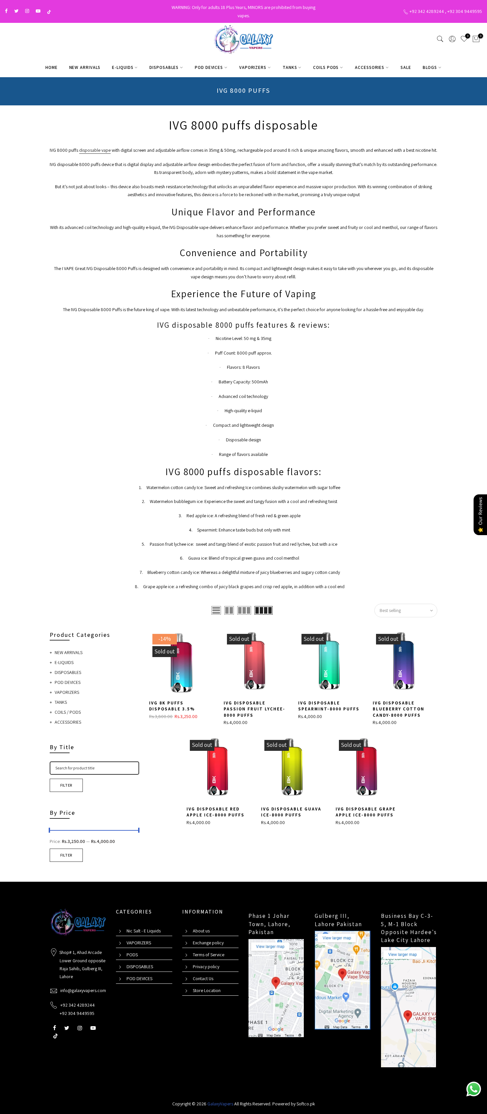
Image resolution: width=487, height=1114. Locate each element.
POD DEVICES (209, 67)
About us (201, 931)
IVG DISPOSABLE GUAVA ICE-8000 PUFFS (291, 812)
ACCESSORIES (369, 67)
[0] (476, 40)
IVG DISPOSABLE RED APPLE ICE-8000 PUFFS (215, 812)
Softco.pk (306, 1104)
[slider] (49, 831)
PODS (132, 955)
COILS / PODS (68, 712)
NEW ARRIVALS (85, 67)
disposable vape (95, 150)
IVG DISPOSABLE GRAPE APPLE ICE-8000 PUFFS (366, 812)
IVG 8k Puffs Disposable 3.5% (172, 706)
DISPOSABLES (164, 67)
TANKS (290, 67)
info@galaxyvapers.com (83, 990)
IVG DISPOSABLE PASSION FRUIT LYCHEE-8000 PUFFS (254, 709)
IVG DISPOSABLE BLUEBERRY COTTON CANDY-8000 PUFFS (398, 709)
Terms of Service (208, 955)
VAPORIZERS (252, 67)
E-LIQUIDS (122, 67)
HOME (51, 67)
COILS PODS (326, 67)
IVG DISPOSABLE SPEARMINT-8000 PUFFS (328, 706)
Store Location (207, 990)
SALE (406, 67)
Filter (66, 785)
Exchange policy (208, 943)
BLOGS (430, 67)
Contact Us (203, 978)
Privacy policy (206, 967)
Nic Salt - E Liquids (144, 931)
